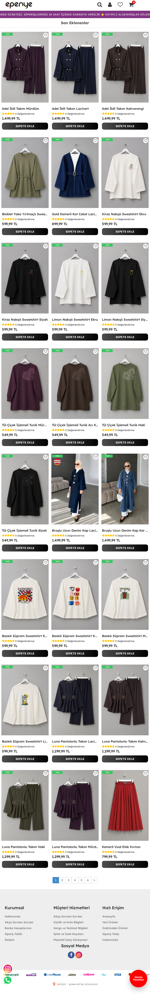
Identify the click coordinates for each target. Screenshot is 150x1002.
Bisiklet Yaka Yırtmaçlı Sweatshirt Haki (25, 214)
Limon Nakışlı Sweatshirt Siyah (125, 319)
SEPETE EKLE (25, 126)
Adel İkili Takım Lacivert (70, 109)
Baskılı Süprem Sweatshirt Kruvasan (25, 636)
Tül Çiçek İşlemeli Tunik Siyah (24, 530)
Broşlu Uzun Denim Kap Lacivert (75, 530)
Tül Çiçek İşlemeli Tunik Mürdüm (25, 425)
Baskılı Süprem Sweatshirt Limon (25, 741)
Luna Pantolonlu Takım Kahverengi (125, 741)
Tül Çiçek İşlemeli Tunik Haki (123, 425)
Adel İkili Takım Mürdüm (20, 109)
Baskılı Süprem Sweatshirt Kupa (75, 636)
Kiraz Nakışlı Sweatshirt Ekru (124, 214)
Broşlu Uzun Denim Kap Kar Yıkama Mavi (125, 530)
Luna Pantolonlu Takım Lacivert (75, 741)
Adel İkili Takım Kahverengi (123, 109)
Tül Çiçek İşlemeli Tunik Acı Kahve (75, 425)
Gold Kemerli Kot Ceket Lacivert (75, 214)
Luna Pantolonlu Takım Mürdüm (75, 847)
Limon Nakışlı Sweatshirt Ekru (75, 319)
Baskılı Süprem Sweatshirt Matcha (125, 636)
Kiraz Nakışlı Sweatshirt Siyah (25, 319)
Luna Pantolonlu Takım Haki (23, 847)
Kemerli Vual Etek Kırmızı (121, 847)
